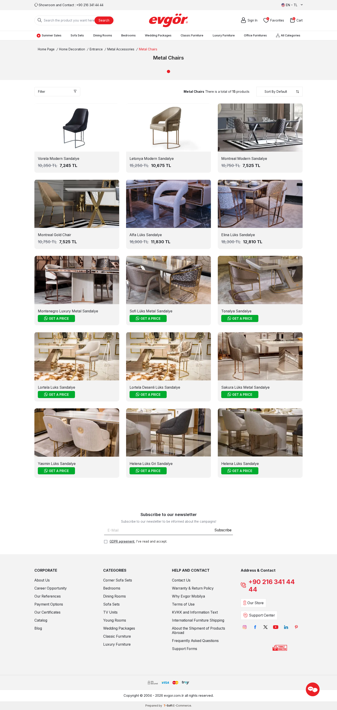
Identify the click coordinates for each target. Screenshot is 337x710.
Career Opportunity (50, 588)
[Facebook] (255, 627)
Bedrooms (128, 35)
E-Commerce (182, 705)
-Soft (168, 705)
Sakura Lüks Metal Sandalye (245, 387)
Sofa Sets (77, 35)
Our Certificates (47, 612)
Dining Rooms (102, 35)
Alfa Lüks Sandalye (146, 235)
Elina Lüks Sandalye (238, 235)
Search (104, 20)
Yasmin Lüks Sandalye (57, 464)
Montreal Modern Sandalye (244, 158)
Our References (47, 596)
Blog (38, 628)
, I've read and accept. (138, 541)
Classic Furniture (192, 35)
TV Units (110, 612)
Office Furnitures (255, 35)
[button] (168, 71)
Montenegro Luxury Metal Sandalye (68, 311)
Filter (41, 91)
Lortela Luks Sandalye (56, 387)
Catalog (40, 620)
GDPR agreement (122, 541)
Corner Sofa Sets (117, 580)
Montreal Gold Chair (54, 235)
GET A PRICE (59, 318)
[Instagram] (245, 627)
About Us (42, 580)
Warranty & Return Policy (193, 588)
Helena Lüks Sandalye (240, 464)
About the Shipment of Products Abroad (198, 630)
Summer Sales (51, 35)
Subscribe (223, 530)
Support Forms (184, 649)
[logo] (168, 20)
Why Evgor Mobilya (188, 596)
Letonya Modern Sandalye (152, 158)
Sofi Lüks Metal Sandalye (151, 311)
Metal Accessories (120, 49)
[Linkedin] (286, 627)
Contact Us (181, 580)
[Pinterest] (296, 627)
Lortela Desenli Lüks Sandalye (155, 387)
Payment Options (48, 604)
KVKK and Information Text (195, 612)
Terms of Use (183, 604)
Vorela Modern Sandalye (58, 158)
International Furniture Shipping (198, 620)
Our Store (255, 603)
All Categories (290, 35)
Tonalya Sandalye (236, 311)
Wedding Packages (158, 35)
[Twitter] (265, 627)
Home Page (46, 49)
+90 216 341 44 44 (272, 585)
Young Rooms (114, 620)
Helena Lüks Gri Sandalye (151, 464)
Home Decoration (72, 49)
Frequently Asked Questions (195, 641)
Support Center (262, 615)
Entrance (96, 49)
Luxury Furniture (224, 35)
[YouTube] (276, 627)
